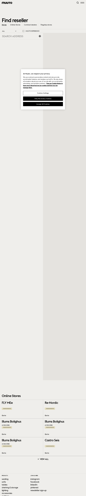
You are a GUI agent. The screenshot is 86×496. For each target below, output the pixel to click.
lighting (5, 490)
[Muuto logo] (7, 3)
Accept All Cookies (43, 104)
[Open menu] (82, 3)
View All (44, 459)
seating (5, 479)
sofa (4, 482)
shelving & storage (10, 487)
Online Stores (15, 25)
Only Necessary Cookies (43, 98)
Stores (4, 25)
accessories (7, 493)
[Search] (78, 3)
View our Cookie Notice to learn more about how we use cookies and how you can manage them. (43, 85)
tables (4, 485)
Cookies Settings (43, 93)
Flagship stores (46, 25)
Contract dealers (30, 25)
